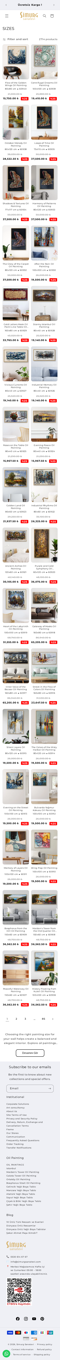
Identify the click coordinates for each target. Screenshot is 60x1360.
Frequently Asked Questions (22, 1140)
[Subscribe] (49, 1088)
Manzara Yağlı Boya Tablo (21, 1190)
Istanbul (11, 1168)
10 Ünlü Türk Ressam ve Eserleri (25, 1222)
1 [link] (7, 1018)
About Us (11, 1111)
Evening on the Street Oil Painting (15, 808)
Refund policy (44, 1349)
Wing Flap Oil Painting (44, 868)
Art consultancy (15, 1107)
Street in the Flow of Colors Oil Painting (44, 688)
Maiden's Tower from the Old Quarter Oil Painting (44, 929)
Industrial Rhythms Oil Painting (44, 506)
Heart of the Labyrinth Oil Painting (15, 627)
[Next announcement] (53, 4)
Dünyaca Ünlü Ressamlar (21, 1225)
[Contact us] (6, 1353)
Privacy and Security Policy (21, 1118)
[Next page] (52, 1019)
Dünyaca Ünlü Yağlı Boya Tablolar (26, 1229)
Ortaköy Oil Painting (18, 1179)
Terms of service (22, 1354)
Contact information (23, 1349)
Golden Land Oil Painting (15, 506)
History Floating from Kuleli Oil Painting (44, 990)
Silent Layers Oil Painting (16, 748)
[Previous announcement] (6, 4)
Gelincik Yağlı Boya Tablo (21, 1186)
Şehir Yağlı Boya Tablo (19, 1204)
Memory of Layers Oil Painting (16, 869)
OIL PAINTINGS (15, 1164)
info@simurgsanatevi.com (26, 1261)
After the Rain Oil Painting (44, 265)
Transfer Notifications (19, 1147)
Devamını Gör (30, 1053)
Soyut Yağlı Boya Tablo (19, 1197)
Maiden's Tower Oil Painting (22, 1172)
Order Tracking (15, 1144)
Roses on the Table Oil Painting (15, 446)
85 (43, 1018)
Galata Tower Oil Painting (21, 1175)
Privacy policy (44, 1344)
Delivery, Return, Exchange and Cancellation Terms (24, 1124)
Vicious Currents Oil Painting (15, 386)
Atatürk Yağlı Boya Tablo (20, 1194)
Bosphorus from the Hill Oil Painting (15, 929)
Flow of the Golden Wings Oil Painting (16, 84)
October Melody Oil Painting (16, 144)
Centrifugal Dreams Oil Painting (44, 84)
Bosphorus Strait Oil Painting (23, 1183)
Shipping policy (42, 1354)
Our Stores (12, 1133)
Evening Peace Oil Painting (44, 446)
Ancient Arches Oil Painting (15, 567)
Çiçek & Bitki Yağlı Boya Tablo (23, 1201)
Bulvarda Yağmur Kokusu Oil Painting (44, 808)
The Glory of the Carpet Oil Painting (16, 265)
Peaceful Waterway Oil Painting (16, 990)
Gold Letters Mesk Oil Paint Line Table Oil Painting (16, 325)
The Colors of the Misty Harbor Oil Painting (44, 748)
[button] (6, 16)
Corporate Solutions (17, 1104)
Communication (15, 1136)
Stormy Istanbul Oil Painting (44, 325)
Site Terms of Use (16, 1115)
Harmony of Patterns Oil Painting (44, 204)
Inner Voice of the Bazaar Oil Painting (16, 688)
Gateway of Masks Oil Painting (44, 627)
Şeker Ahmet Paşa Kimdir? (21, 1233)
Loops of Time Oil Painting (44, 144)
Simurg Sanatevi (25, 1344)
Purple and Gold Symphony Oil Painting (44, 567)
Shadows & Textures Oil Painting (16, 204)
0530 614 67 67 (19, 1257)
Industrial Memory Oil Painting (44, 386)
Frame (10, 1129)
